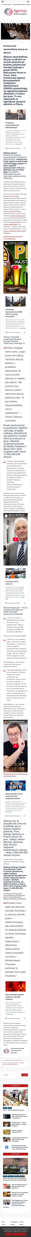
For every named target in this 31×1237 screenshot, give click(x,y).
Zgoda (8, 1234)
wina (5, 172)
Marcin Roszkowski (15, 222)
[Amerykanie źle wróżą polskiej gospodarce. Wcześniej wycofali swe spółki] (6, 1194)
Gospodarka (11, 1176)
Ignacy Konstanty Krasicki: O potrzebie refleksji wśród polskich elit (19, 1186)
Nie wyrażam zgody (19, 1234)
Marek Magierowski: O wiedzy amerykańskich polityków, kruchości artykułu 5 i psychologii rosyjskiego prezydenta (15, 1204)
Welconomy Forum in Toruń (11, 196)
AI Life (5, 1108)
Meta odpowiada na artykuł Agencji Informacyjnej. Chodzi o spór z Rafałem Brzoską (20, 1147)
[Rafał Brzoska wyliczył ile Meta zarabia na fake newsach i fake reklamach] (6, 1116)
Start (3, 1222)
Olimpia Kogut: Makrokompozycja (13, 1060)
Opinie (17, 1176)
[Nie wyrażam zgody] (29, 1232)
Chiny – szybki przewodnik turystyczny (13, 1110)
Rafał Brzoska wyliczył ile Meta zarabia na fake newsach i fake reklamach (20, 1116)
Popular (22, 1176)
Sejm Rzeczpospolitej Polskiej (12, 211)
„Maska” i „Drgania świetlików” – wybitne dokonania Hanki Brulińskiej (13, 1063)
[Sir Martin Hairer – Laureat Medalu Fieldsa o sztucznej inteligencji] (6, 1124)
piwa (14, 163)
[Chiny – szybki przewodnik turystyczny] (15, 1097)
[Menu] (2, 1)
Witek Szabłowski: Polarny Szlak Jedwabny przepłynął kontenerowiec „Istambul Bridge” (15, 1179)
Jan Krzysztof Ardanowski (18, 215)
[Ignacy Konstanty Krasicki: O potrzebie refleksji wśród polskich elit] (6, 1186)
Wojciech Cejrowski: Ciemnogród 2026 (17, 1131)
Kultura (13, 1224)
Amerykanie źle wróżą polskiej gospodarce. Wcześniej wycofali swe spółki (20, 1194)
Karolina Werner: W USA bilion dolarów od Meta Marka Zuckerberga (20, 1139)
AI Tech (21, 1222)
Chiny (10, 1108)
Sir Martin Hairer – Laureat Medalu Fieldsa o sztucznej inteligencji (19, 1124)
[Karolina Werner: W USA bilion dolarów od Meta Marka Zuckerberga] (6, 1139)
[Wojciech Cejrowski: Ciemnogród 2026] (6, 1132)
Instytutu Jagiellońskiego (10, 224)
